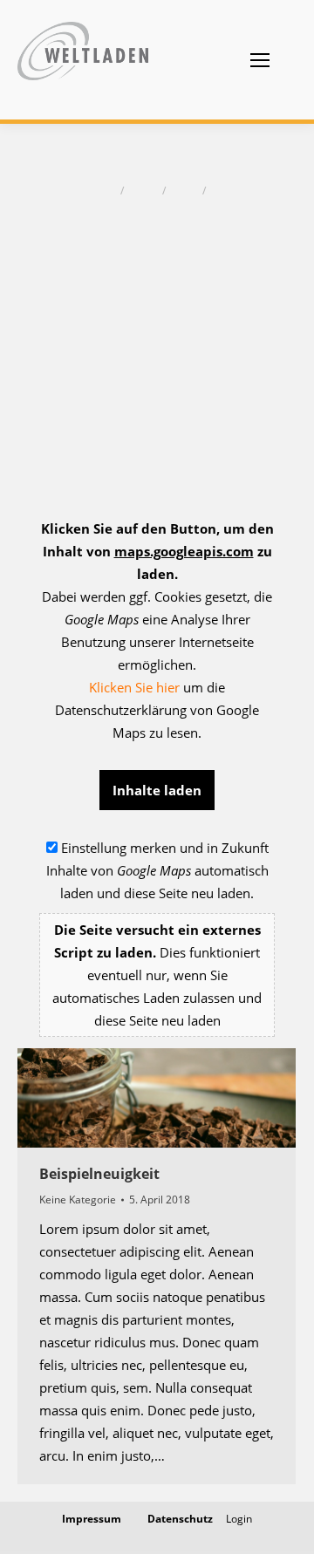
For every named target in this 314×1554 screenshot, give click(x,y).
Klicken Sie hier (134, 687)
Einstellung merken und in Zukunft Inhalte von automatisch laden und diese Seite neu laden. (157, 934)
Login (239, 1518)
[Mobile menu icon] (259, 60)
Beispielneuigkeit (99, 1173)
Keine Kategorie (77, 1199)
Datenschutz (180, 1518)
